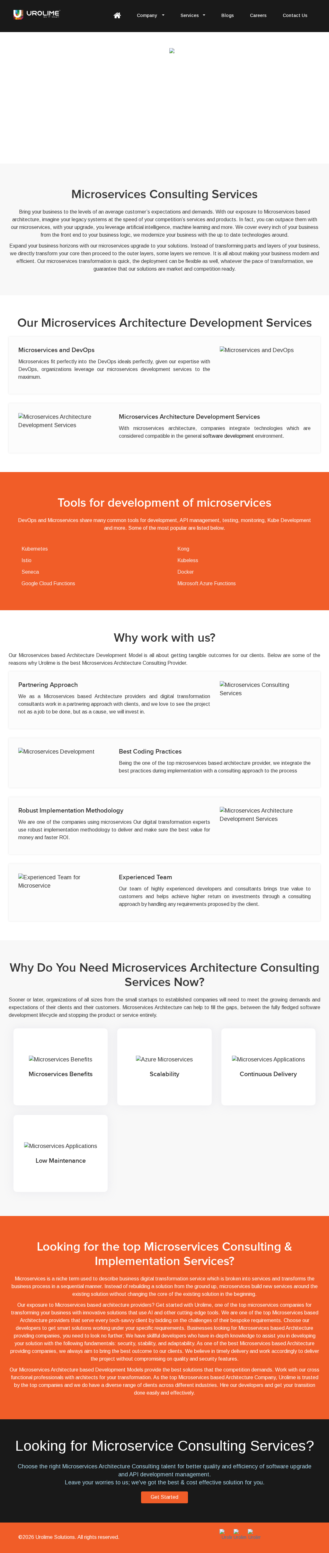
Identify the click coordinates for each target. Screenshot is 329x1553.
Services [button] (190, 15)
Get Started (164, 1497)
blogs (227, 15)
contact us (295, 15)
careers (258, 15)
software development (228, 436)
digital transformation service (173, 1278)
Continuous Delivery (253, 1038)
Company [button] (147, 15)
